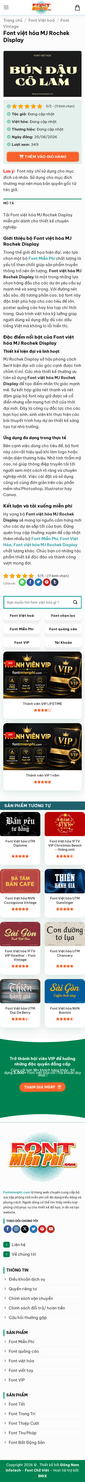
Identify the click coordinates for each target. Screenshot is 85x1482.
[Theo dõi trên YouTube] (51, 1229)
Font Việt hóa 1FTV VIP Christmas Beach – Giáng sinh (65, 845)
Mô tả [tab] (8, 203)
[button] (6, 7)
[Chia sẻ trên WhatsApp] (22, 582)
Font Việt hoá (42, 20)
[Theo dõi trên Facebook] (8, 1229)
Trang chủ (12, 20)
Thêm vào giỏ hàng (45, 156)
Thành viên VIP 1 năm (42, 775)
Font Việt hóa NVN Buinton (65, 1010)
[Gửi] (75, 602)
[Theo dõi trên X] (25, 1229)
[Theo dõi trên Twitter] (33, 1229)
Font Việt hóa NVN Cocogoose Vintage (20, 900)
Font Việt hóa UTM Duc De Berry (20, 1010)
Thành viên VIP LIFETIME (42, 704)
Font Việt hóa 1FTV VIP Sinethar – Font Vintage (20, 955)
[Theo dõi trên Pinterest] (42, 1229)
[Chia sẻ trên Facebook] (30, 582)
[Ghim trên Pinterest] (46, 582)
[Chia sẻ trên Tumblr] (54, 582)
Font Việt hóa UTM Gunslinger (65, 900)
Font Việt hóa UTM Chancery (65, 953)
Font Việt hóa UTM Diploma (20, 843)
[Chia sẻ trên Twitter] (38, 582)
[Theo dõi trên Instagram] (16, 1229)
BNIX (42, 1476)
